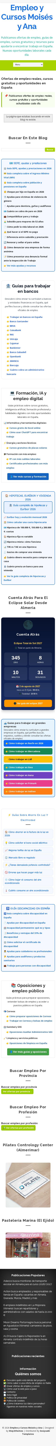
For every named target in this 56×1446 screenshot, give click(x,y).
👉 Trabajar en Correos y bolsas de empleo (29, 1020)
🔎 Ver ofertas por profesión (18, 1127)
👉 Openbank (14, 356)
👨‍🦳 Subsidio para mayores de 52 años (23, 221)
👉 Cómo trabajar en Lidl (19, 759)
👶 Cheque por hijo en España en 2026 (24, 191)
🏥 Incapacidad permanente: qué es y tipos (27, 927)
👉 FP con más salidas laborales (23, 459)
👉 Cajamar (13, 343)
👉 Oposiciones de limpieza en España (26, 1043)
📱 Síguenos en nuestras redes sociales (22, 1406)
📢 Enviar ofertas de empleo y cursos (21, 1386)
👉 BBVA (11, 325)
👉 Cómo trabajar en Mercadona (23, 751)
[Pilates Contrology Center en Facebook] (28, 1184)
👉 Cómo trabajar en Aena (20, 775)
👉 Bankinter (13, 347)
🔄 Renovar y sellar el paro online (21, 242)
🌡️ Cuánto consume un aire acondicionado (27, 890)
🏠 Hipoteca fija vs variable (18, 536)
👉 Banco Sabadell (16, 352)
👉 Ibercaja (13, 365)
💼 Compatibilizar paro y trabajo (21, 216)
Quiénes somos (28, 1374)
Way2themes (16, 1430)
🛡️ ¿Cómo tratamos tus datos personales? (24, 1403)
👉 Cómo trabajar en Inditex (21, 791)
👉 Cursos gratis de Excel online (23, 428)
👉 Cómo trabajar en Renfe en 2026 (24, 743)
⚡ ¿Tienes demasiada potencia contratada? (27, 865)
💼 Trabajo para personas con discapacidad (27, 965)
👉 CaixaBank (14, 330)
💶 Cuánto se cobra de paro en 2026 (23, 211)
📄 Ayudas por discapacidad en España (24, 922)
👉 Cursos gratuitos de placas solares (26, 447)
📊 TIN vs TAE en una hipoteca (20, 546)
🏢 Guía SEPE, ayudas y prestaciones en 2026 (27, 168)
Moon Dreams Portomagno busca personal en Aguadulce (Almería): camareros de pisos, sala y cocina (27, 1325)
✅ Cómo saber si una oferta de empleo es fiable (27, 1383)
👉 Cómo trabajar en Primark (21, 783)
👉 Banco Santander (17, 321)
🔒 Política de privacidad (15, 1397)
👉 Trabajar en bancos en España (24, 317)
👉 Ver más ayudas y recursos (20, 265)
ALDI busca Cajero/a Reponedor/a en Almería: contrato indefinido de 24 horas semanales (25, 1339)
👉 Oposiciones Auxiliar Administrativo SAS (29, 1032)
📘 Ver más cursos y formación (28, 476)
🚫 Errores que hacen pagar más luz (23, 872)
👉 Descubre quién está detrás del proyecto (24, 1380)
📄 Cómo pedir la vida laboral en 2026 (23, 226)
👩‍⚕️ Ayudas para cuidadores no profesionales (28, 951)
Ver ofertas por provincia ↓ (17, 1091)
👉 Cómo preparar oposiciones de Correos (28, 1016)
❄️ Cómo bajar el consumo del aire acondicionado (23, 881)
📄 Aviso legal (10, 1394)
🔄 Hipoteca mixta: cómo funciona (22, 541)
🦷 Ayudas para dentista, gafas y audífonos (27, 206)
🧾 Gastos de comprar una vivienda (23, 552)
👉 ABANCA (13, 361)
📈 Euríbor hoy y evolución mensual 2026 (25, 517)
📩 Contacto (9, 1391)
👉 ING (10, 334)
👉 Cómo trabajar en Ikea (19, 767)
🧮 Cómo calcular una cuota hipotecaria (25, 522)
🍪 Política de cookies (14, 1400)
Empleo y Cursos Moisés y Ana (27, 17)
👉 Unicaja (12, 339)
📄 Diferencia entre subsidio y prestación (26, 237)
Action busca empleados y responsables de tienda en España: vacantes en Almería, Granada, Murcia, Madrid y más (27, 1295)
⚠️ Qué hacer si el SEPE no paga (21, 231)
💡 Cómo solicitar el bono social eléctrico (26, 843)
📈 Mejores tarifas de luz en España (23, 850)
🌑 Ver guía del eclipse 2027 (28, 703)
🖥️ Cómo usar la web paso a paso (20, 1388)
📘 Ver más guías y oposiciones (28, 1051)
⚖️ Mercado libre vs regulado (20, 857)
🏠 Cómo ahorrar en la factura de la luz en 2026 (27, 834)
